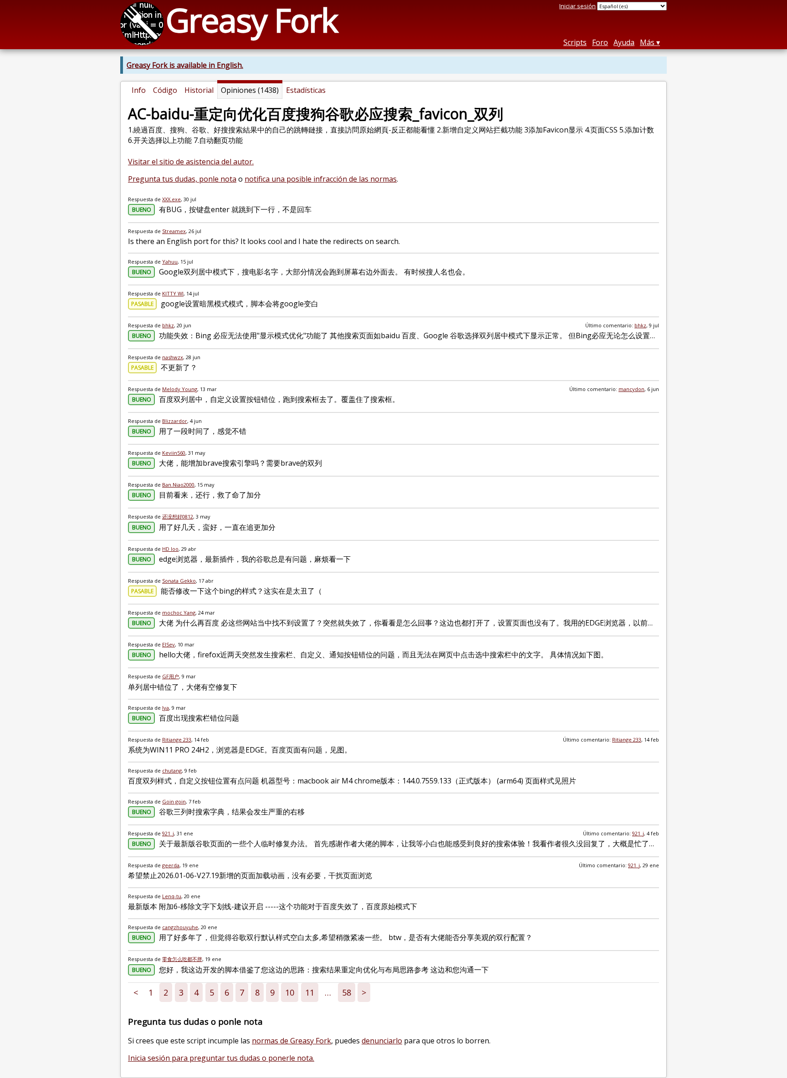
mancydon (631, 389)
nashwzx (172, 357)
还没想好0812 (177, 516)
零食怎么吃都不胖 (182, 959)
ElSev (168, 644)
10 (289, 992)
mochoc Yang (178, 612)
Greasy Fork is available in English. (185, 65)
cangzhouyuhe (180, 927)
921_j (168, 833)
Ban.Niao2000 (178, 484)
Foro (600, 42)
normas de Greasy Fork (291, 1041)
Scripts (575, 42)
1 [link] (150, 992)
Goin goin (174, 801)
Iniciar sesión (577, 6)
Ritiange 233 (176, 739)
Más (647, 42)
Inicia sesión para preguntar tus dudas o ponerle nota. (221, 1058)
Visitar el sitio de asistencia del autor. (191, 162)
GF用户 (170, 676)
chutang (172, 770)
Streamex (174, 231)
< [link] (135, 992)
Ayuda (623, 42)
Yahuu (170, 261)
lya (165, 707)
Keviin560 (173, 452)
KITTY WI (173, 293)
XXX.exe (171, 199)
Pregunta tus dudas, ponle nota (182, 179)
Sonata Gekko (179, 580)
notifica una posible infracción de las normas (321, 179)
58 (346, 992)
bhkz (168, 325)
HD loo (170, 548)
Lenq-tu (171, 896)
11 (309, 992)
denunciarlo (382, 1041)
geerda (170, 865)
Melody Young (179, 389)
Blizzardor (174, 420)
